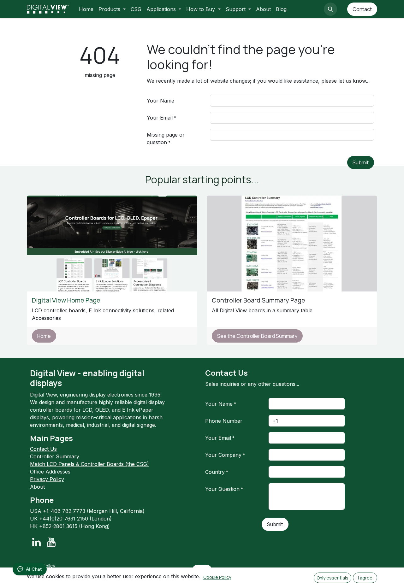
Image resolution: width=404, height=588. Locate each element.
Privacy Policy (47, 479)
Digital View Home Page (67, 300)
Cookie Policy (217, 577)
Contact (362, 9)
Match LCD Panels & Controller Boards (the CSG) (89, 464)
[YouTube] (51, 542)
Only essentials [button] (332, 578)
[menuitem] (86, 9)
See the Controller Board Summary (257, 335)
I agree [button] (365, 578)
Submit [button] (361, 162)
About (37, 487)
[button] (330, 9)
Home (44, 335)
